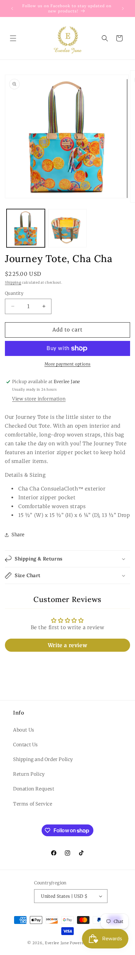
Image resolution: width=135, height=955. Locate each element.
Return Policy (29, 774)
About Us (23, 730)
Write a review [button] (67, 645)
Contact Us (25, 745)
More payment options (68, 364)
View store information (39, 399)
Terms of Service (32, 804)
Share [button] (18, 535)
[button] (13, 38)
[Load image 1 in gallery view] (26, 228)
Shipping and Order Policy (43, 759)
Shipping (13, 282)
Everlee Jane (57, 943)
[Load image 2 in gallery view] (67, 228)
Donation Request (33, 789)
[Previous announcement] (12, 8)
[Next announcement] (123, 8)
